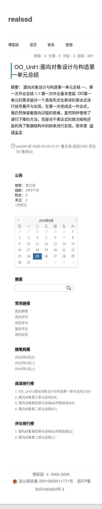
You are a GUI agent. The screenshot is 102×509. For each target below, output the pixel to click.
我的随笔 (21, 311)
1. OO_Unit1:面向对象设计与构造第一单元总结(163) (53, 391)
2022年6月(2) (25, 357)
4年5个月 (32, 190)
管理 (69, 44)
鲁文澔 (30, 185)
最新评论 (21, 328)
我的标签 (21, 334)
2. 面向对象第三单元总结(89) (36, 397)
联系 (51, 44)
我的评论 (21, 316)
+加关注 (21, 204)
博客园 (13, 44)
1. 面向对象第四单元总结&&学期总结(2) (44, 431)
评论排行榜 (24, 423)
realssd (20, 19)
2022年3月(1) (25, 368)
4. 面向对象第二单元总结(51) (36, 408)
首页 (33, 44)
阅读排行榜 (24, 383)
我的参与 (21, 322)
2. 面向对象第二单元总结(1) (35, 437)
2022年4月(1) (25, 362)
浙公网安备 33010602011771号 (46, 481)
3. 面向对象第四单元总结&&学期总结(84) (45, 402)
